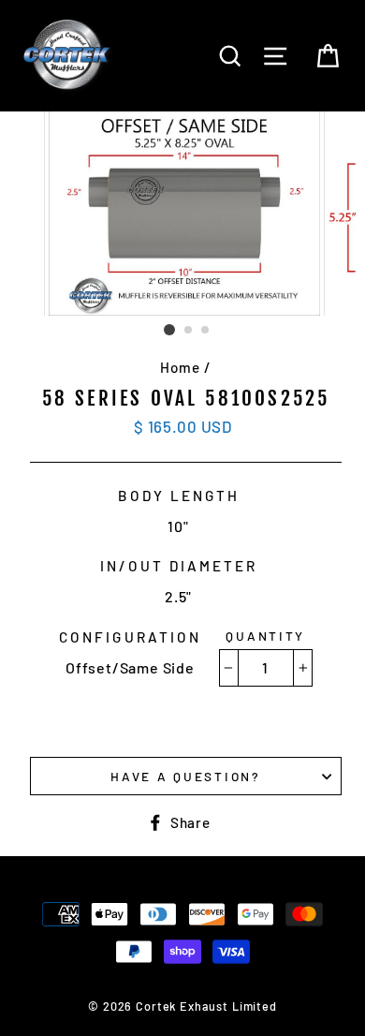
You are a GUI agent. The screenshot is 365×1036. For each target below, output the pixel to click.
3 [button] (206, 330)
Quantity (265, 636)
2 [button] (189, 330)
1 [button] (169, 329)
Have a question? (185, 776)
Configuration (130, 637)
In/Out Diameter (179, 565)
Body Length (179, 495)
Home (179, 367)
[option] (186, 213)
